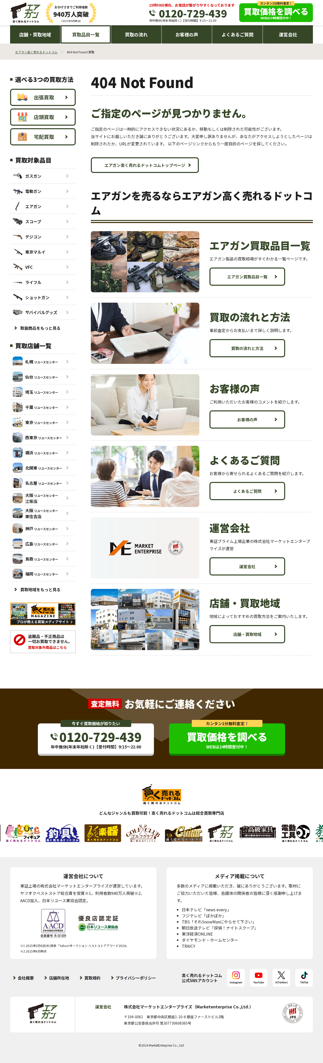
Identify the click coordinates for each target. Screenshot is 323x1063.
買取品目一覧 (85, 34)
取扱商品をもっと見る (40, 328)
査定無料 (105, 703)
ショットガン (37, 297)
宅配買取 (44, 136)
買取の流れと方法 (247, 348)
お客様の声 (186, 34)
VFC (29, 267)
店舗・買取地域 (35, 34)
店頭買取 (44, 117)
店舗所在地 (59, 978)
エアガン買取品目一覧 (247, 277)
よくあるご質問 (237, 34)
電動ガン (33, 191)
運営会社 (288, 34)
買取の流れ (136, 34)
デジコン (33, 237)
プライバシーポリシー (136, 978)
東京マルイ (35, 252)
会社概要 (26, 978)
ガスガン (33, 176)
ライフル (33, 282)
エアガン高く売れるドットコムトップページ (144, 165)
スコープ (33, 221)
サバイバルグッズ (41, 312)
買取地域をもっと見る (40, 589)
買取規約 (92, 978)
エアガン (33, 206)
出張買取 (44, 97)
